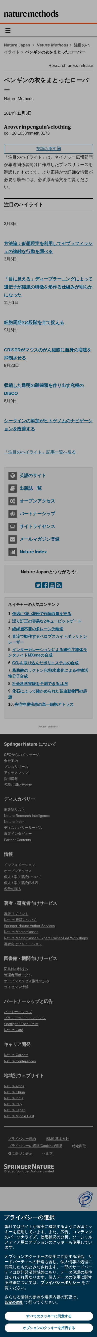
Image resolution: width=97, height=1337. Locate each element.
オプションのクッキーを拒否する (49, 1328)
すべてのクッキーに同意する (49, 1316)
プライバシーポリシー (60, 1282)
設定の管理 (14, 1302)
